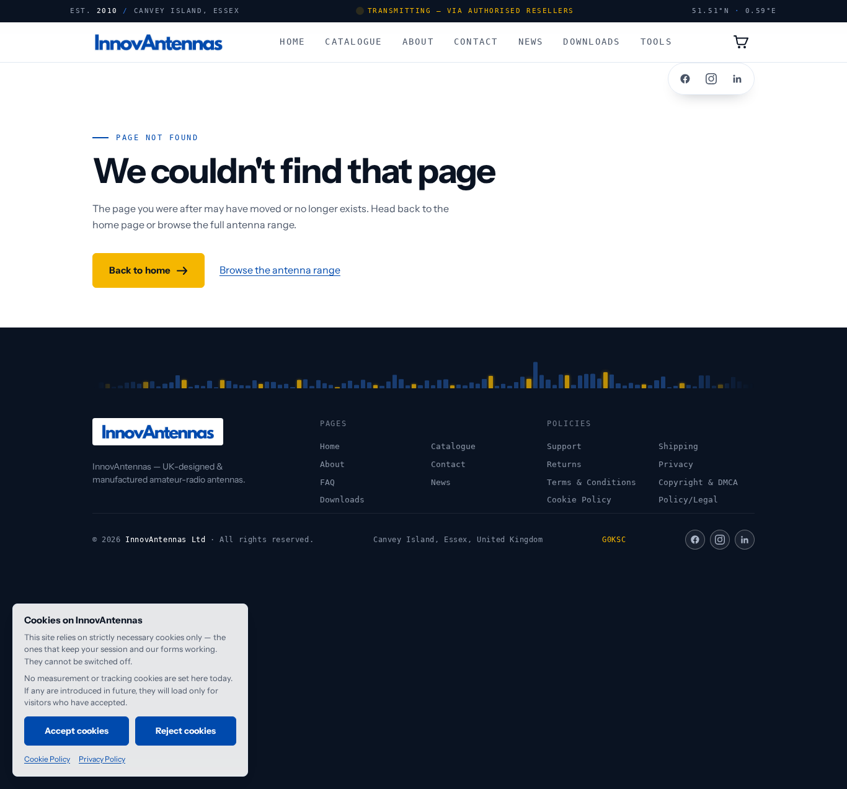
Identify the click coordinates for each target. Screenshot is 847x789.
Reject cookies (186, 730)
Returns (564, 464)
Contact (476, 41)
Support (564, 446)
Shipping (678, 446)
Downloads (591, 41)
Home (292, 41)
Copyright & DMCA (698, 482)
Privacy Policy (102, 759)
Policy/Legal (688, 499)
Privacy (676, 464)
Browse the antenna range (280, 270)
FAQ (327, 482)
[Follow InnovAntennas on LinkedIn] (737, 78)
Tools (656, 41)
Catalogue (353, 41)
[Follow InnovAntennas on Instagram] (711, 78)
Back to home (140, 270)
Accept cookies (77, 730)
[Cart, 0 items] (741, 42)
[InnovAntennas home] (158, 42)
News (531, 41)
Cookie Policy (579, 499)
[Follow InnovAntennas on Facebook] (685, 78)
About (418, 41)
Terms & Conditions (591, 482)
